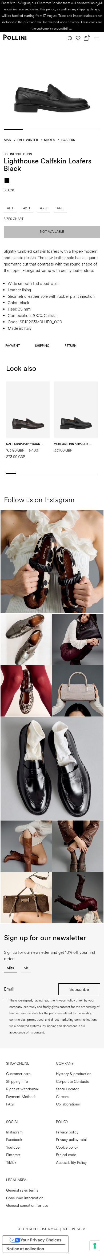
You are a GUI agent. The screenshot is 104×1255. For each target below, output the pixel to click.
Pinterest (13, 1154)
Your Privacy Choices (40, 1239)
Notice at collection (25, 1248)
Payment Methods (21, 1096)
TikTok (11, 1162)
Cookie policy (67, 1147)
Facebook (14, 1139)
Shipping (42, 345)
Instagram (14, 1132)
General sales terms (22, 1190)
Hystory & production (73, 1073)
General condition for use (27, 1205)
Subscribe (79, 989)
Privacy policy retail (71, 1139)
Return (71, 345)
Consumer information (24, 1198)
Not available (52, 232)
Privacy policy (67, 1132)
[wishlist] (78, 38)
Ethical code (66, 1154)
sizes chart (13, 219)
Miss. (10, 968)
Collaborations (68, 1104)
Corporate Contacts (72, 1081)
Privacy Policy (65, 1000)
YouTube (12, 1147)
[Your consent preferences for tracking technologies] (95, 1246)
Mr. (26, 968)
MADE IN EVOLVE (74, 1229)
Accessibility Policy (71, 1162)
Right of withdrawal (22, 1089)
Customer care (18, 1073)
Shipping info (17, 1081)
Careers (62, 1096)
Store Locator (67, 1089)
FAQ (10, 1104)
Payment (12, 345)
